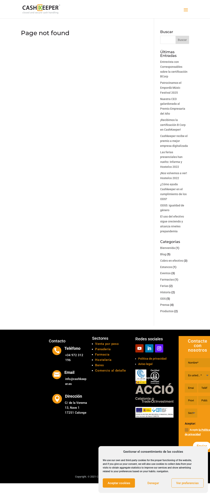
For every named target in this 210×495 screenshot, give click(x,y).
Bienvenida (167, 248)
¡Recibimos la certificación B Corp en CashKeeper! (173, 124)
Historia (165, 292)
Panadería (103, 349)
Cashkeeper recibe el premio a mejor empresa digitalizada (174, 140)
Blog (163, 254)
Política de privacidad (152, 358)
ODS (163, 298)
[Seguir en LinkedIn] (149, 348)
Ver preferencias (187, 483)
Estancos (166, 267)
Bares (99, 365)
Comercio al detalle (110, 370)
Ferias (164, 286)
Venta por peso (107, 344)
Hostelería (103, 360)
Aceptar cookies (119, 483)
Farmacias (167, 279)
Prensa (164, 304)
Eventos (165, 273)
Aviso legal (145, 364)
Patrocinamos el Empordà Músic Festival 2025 (170, 87)
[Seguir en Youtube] (139, 348)
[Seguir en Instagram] (159, 348)
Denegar (153, 483)
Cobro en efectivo (171, 260)
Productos (166, 311)
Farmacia (102, 354)
